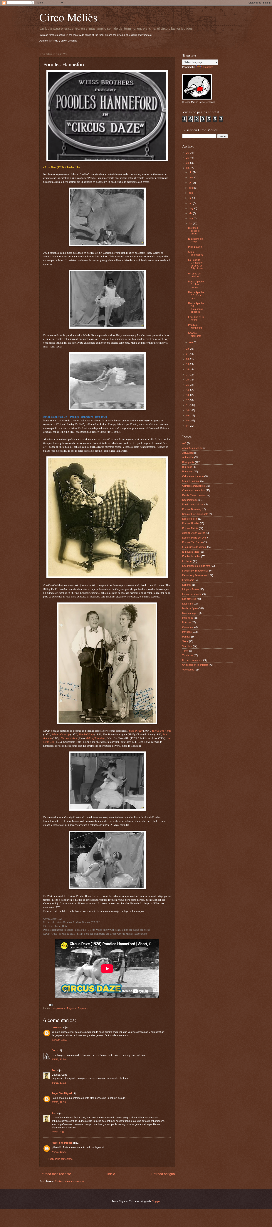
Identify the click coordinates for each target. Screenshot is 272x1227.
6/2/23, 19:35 (59, 1102)
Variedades (188, 669)
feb (191, 223)
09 (187, 415)
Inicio (111, 1174)
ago (191, 192)
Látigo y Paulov (190, 589)
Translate (208, 67)
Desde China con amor (194, 495)
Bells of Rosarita (95, 738)
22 (187, 348)
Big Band (187, 467)
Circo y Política (190, 481)
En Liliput (187, 561)
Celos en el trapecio (193, 476)
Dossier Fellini (189, 518)
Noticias (186, 622)
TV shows (187, 655)
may (191, 208)
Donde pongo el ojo (192, 504)
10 (187, 410)
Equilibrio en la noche (196, 318)
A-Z (184, 443)
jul (190, 198)
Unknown (57, 1027)
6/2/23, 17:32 (59, 1082)
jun (191, 203)
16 (187, 379)
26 (187, 152)
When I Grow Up (61, 734)
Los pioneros (59, 1008)
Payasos (71, 1008)
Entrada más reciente (55, 1174)
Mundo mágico (190, 613)
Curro (55, 1050)
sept (191, 187)
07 (187, 425)
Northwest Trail (69, 738)
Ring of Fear (135, 730)
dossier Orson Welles (193, 532)
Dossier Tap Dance (192, 542)
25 (187, 157)
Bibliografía (188, 462)
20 (187, 359)
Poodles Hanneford (195, 326)
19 (187, 364)
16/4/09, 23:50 (59, 1040)
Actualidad (188, 452)
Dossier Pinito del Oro (194, 537)
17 (187, 374)
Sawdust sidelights (194, 334)
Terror (185, 650)
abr (191, 213)
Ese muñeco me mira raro (196, 565)
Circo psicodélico (195, 253)
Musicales (187, 617)
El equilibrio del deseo (194, 547)
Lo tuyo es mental (192, 594)
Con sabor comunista (193, 490)
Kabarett (186, 584)
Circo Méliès (68, 17)
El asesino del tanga (195, 240)
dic (191, 172)
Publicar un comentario (60, 1159)
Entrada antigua (163, 1174)
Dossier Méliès (190, 528)
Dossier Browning (191, 509)
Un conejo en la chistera (195, 664)
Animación (188, 457)
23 (187, 168)
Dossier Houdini (190, 523)
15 (187, 384)
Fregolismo (188, 580)
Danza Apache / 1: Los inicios (196, 284)
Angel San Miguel (62, 1093)
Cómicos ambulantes (193, 485)
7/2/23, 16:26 (59, 1151)
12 (187, 400)
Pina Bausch (195, 246)
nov (191, 177)
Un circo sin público (194, 275)
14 (187, 390)
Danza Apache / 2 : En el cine (196, 295)
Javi (54, 1070)
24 (187, 163)
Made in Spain (190, 608)
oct (191, 182)
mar (191, 218)
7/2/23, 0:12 (58, 1132)
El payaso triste (190, 551)
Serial (185, 641)
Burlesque (187, 471)
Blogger (156, 1201)
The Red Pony (86, 734)
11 (187, 405)
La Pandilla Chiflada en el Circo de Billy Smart (195, 264)
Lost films (187, 603)
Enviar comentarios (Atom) (69, 1181)
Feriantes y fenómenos (194, 575)
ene (191, 342)
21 (187, 354)
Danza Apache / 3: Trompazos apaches (196, 307)
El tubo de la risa (191, 556)
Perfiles (186, 636)
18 (187, 369)
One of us (187, 627)
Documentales (190, 500)
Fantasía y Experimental (195, 570)
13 (187, 395)
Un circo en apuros (192, 660)
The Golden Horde (161, 730)
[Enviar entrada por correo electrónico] (50, 1004)
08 (187, 420)
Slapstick (83, 1008)
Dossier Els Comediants (195, 514)
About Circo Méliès (192, 448)
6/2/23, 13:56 (59, 1059)
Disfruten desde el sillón (194, 230)
